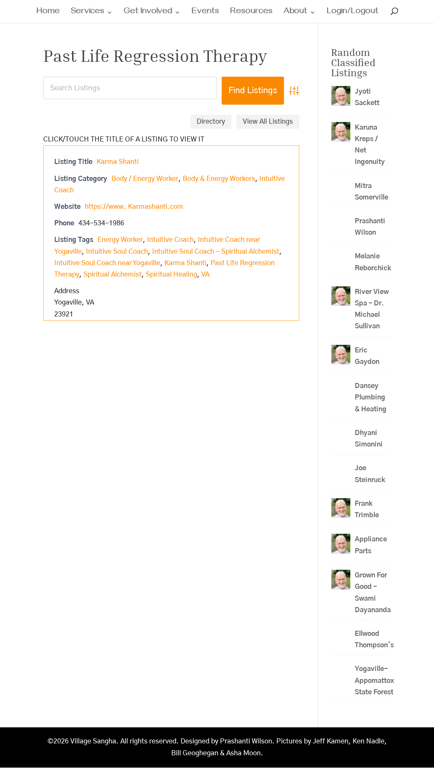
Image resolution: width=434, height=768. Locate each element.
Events (205, 13)
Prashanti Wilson (370, 227)
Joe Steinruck (370, 474)
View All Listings (268, 121)
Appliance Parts (371, 545)
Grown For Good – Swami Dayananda (373, 592)
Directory (211, 121)
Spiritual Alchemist (112, 274)
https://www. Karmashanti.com (134, 206)
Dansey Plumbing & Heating (371, 397)
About (295, 13)
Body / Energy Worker (144, 178)
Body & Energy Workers (219, 178)
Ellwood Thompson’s (374, 639)
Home (48, 13)
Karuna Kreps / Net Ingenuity (370, 145)
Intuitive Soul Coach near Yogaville (107, 263)
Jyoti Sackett (367, 97)
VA (205, 274)
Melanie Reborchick (373, 262)
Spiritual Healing (171, 274)
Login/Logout (352, 13)
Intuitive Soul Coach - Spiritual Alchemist (215, 251)
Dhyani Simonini (369, 439)
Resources (251, 13)
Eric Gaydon (369, 356)
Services (87, 13)
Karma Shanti (118, 161)
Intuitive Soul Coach (117, 251)
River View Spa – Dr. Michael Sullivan (372, 309)
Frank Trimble (367, 509)
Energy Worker (120, 239)
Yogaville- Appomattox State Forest (374, 680)
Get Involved (148, 13)
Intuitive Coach (170, 239)
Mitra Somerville (371, 192)
